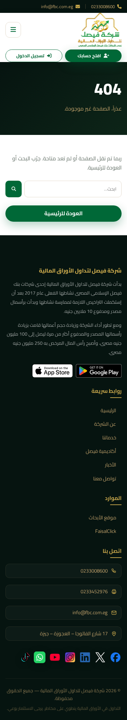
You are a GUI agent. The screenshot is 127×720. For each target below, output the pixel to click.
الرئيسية (108, 410)
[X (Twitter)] (100, 657)
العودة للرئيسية (63, 213)
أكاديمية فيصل (101, 451)
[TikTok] (24, 657)
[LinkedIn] (85, 657)
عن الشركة (105, 423)
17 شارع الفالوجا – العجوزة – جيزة (74, 633)
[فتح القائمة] (13, 30)
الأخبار (110, 464)
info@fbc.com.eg (57, 6)
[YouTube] (55, 657)
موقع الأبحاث (102, 517)
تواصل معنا (104, 478)
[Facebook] (115, 657)
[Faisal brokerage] (100, 30)
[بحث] (13, 189)
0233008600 (103, 6)
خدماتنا (109, 437)
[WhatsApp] (40, 657)
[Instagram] (70, 657)
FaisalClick (105, 531)
